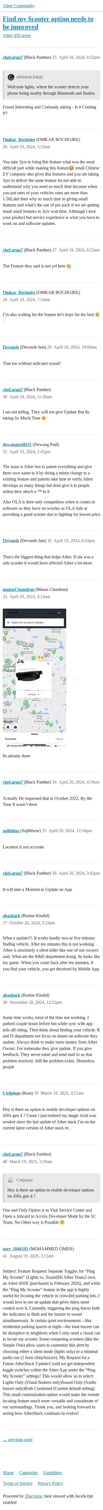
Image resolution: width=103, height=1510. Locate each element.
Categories (28, 1472)
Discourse (33, 1496)
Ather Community (18, 5)
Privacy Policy (50, 1483)
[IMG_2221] (34, 678)
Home (8, 1472)
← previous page (17, 1439)
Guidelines (52, 1472)
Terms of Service (17, 1483)
